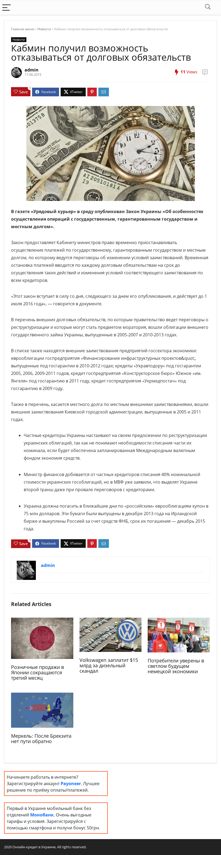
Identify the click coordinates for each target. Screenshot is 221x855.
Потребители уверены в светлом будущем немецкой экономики (176, 666)
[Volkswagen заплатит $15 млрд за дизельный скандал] (111, 634)
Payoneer (71, 783)
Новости (44, 29)
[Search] (207, 7)
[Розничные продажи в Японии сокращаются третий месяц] (42, 638)
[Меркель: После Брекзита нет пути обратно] (42, 710)
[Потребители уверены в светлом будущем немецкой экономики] (179, 635)
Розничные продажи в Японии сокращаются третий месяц (37, 672)
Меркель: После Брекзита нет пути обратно (41, 738)
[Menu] (6, 7)
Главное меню (22, 29)
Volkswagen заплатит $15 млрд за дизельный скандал (109, 665)
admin (32, 70)
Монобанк (42, 815)
